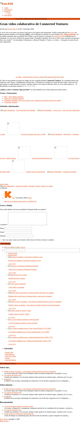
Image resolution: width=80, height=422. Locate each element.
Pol (9, 29)
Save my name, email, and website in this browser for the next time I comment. (28, 240)
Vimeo (61, 77)
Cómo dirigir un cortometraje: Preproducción (19, 414)
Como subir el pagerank (16, 287)
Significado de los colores (16, 278)
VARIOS (7, 11)
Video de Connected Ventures (14, 98)
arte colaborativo (9, 186)
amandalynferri (52, 77)
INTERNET (8, 10)
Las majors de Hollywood (12, 375)
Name (2, 228)
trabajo (50, 186)
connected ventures (21, 186)
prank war (44, 186)
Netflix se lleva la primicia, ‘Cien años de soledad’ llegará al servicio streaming (34, 305)
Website (2, 236)
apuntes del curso (59, 36)
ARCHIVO (8, 15)
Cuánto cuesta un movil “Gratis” (19, 314)
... (67, 373)
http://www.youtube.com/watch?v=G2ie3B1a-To (20, 201)
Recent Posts (12, 255)
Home (2, 19)
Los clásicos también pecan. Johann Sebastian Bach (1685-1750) (29, 341)
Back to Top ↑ (4, 421)
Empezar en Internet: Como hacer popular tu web (24, 260)
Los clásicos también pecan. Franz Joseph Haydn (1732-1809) (28, 332)
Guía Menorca (10, 354)
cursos (72, 32)
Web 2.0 (9, 19)
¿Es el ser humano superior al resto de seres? (23, 323)
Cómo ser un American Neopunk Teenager (22, 269)
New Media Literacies (68, 34)
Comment (4, 224)
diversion (32, 186)
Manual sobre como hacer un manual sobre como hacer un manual (30, 296)
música (38, 186)
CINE (6, 8)
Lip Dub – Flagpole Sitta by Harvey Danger (30, 77)
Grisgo (7, 358)
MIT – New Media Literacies (13, 97)
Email (2, 232)
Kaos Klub (3, 419)
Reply (30, 198)
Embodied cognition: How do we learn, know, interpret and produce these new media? (32, 100)
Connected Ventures (10, 102)
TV (9, 13)
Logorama (7, 379)
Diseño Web (9, 352)
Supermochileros (10, 360)
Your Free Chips (10, 356)
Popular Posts (12, 253)
